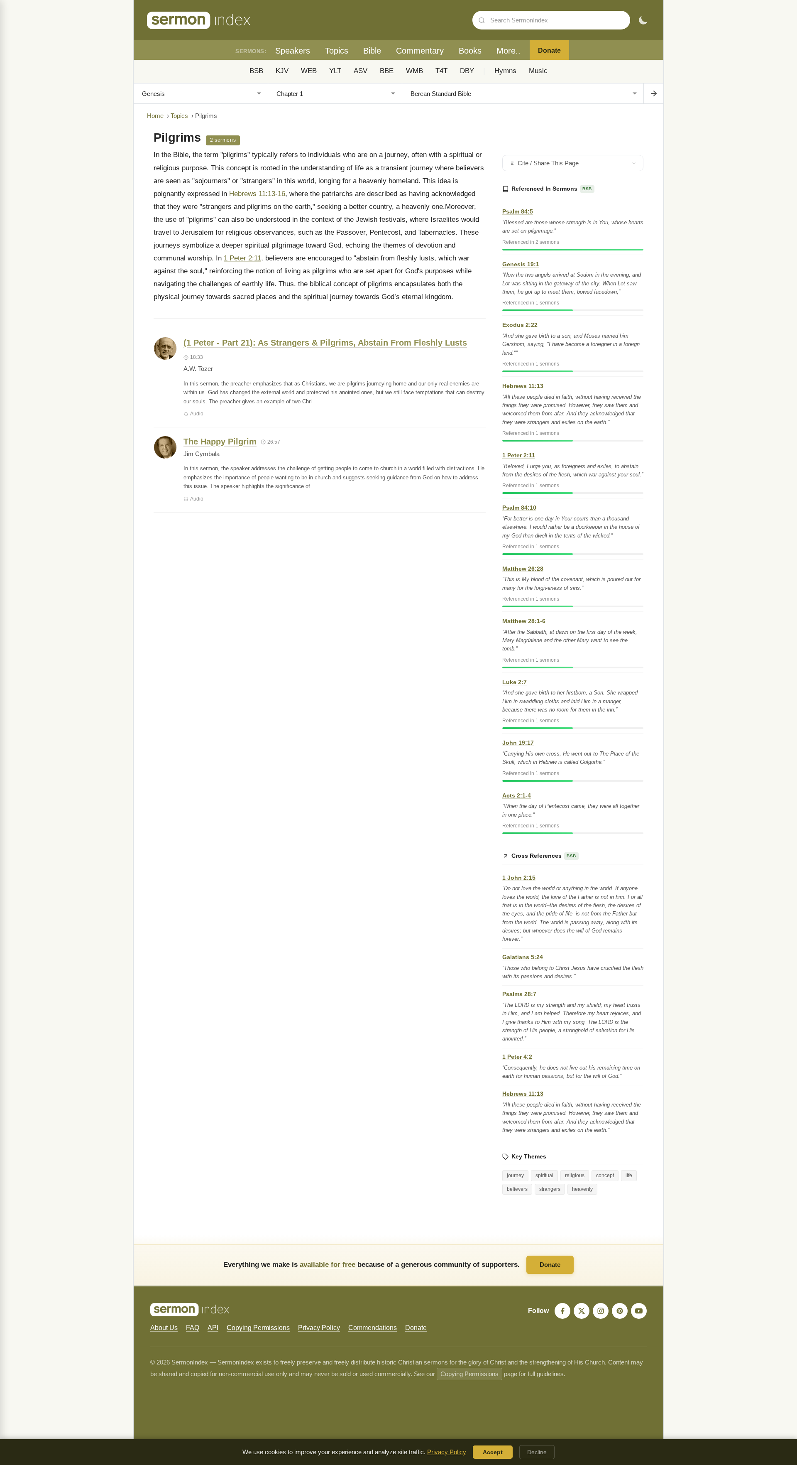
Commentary (420, 50)
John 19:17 (518, 742)
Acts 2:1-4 (516, 795)
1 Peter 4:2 (517, 1056)
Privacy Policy (319, 1327)
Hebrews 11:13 (522, 386)
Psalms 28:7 (519, 994)
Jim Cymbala (201, 454)
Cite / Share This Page (548, 163)
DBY (467, 71)
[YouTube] (639, 1311)
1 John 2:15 (518, 877)
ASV (360, 71)
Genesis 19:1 (520, 264)
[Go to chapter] (653, 93)
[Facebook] (562, 1311)
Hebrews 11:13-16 (257, 194)
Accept (493, 1452)
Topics (336, 50)
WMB (414, 71)
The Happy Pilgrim (220, 441)
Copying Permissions (258, 1327)
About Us (164, 1327)
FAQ (192, 1327)
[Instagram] (601, 1311)
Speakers (292, 50)
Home (155, 116)
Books (470, 50)
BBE (387, 71)
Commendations (372, 1327)
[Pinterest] (620, 1311)
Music (538, 71)
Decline (537, 1452)
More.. (508, 50)
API (213, 1327)
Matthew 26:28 (522, 568)
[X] (581, 1311)
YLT (335, 71)
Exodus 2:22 (520, 324)
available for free (327, 1264)
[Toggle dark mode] (643, 20)
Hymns (505, 71)
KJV (282, 71)
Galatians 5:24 (522, 957)
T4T (441, 71)
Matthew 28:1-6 (523, 621)
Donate (549, 50)
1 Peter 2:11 (242, 258)
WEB (309, 71)
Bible (372, 50)
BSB (256, 71)
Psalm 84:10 (519, 507)
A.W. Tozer (198, 369)
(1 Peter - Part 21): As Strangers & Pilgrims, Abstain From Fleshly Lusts (325, 342)
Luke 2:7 (514, 682)
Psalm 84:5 (517, 211)
